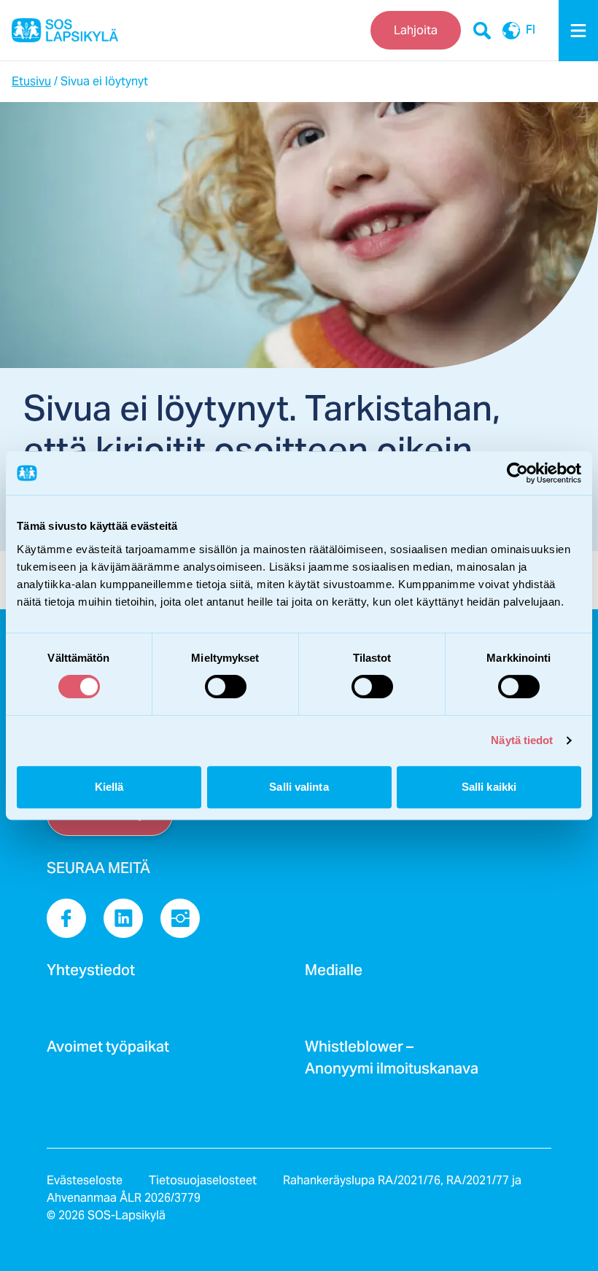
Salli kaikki (489, 787)
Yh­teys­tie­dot (91, 974)
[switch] (225, 686)
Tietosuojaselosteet (203, 1180)
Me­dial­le (333, 974)
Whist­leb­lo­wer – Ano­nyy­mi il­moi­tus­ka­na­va (391, 1062)
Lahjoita (416, 30)
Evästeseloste (85, 1180)
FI (530, 30)
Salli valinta (298, 787)
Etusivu (31, 81)
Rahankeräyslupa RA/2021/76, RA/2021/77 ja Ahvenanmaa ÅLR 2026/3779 (284, 1189)
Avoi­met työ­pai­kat (108, 1051)
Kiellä (109, 787)
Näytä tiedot (522, 740)
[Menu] (578, 30)
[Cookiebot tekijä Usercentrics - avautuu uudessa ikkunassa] (517, 473)
